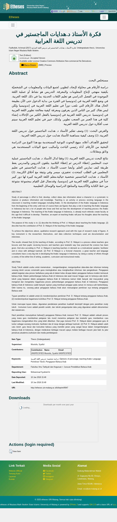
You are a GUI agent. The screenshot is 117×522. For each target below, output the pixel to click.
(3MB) (34, 65)
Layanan (12, 476)
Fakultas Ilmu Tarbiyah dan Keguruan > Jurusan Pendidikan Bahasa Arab (61, 367)
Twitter (48, 474)
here (114, 505)
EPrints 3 (74, 505)
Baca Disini (30, 65)
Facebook (49, 471)
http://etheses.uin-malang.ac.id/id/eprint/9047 (49, 388)
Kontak (12, 479)
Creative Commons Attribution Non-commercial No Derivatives (65, 61)
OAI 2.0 (92, 505)
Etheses (14, 17)
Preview (48, 65)
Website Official (15, 471)
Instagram (49, 476)
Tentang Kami (14, 474)
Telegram (49, 479)
